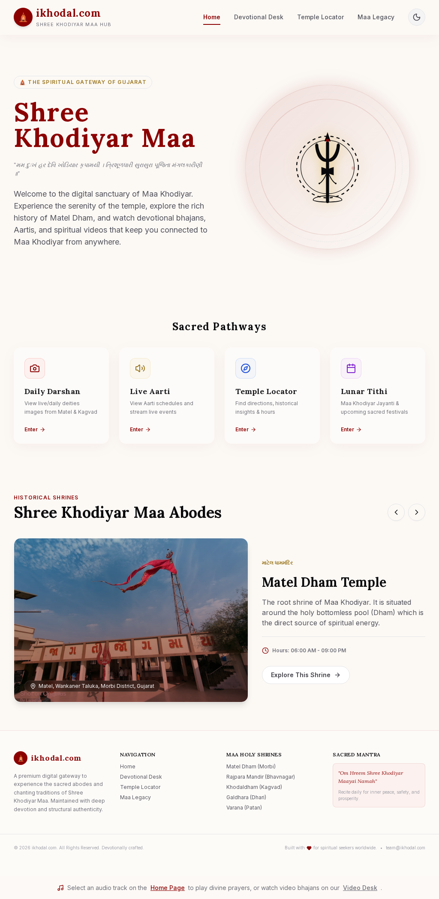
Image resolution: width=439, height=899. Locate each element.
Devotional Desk (258, 17)
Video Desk (360, 887)
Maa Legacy (376, 17)
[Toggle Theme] (416, 17)
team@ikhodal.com (405, 847)
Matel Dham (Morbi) (251, 766)
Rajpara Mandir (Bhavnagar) (260, 777)
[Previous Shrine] (396, 512)
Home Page (167, 887)
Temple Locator (320, 17)
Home (211, 17)
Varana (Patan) (244, 807)
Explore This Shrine (301, 674)
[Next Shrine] (416, 512)
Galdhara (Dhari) (246, 797)
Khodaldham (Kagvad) (254, 787)
